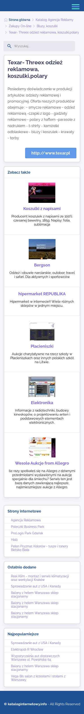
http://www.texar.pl (50, 153)
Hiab (14, 540)
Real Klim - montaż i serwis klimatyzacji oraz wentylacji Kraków (40, 578)
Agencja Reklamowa (26, 520)
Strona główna (19, 20)
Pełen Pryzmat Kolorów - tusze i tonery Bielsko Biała (39, 548)
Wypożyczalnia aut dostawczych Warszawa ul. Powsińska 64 (35, 657)
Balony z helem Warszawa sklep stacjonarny (34, 594)
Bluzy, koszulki (47, 26)
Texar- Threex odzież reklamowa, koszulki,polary (44, 32)
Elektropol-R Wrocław (27, 649)
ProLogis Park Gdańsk (27, 533)
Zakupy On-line (20, 26)
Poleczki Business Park (27, 526)
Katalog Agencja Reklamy (54, 20)
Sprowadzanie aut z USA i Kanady (36, 586)
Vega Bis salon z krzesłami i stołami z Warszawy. (38, 678)
